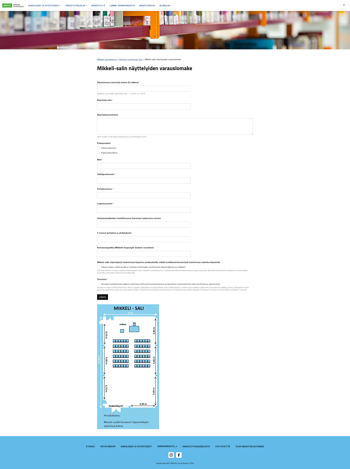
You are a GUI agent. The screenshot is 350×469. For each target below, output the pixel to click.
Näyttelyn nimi (105, 100)
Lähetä (102, 297)
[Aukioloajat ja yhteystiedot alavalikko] (60, 5)
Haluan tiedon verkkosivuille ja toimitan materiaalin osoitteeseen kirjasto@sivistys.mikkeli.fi (143, 267)
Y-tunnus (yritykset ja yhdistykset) (114, 233)
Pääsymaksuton (108, 148)
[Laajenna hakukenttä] (344, 5)
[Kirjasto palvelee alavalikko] (86, 5)
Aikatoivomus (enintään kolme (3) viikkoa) (118, 82)
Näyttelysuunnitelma (107, 114)
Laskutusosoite (105, 203)
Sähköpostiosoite (106, 174)
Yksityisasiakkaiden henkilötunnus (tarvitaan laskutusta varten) (129, 218)
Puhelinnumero (105, 189)
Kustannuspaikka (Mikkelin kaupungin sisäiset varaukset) (125, 247)
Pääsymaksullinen (109, 152)
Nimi (100, 159)
